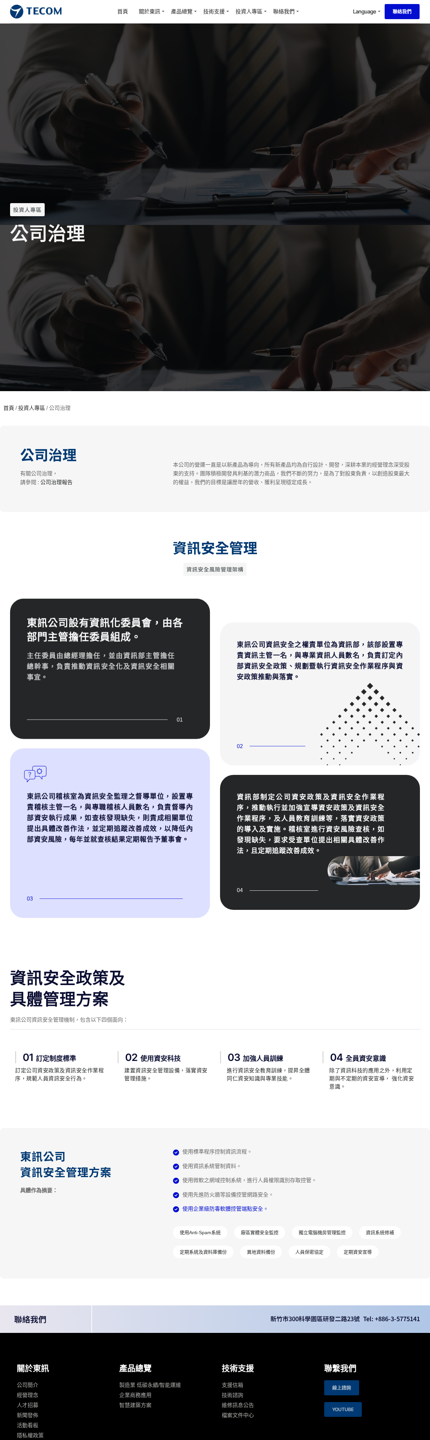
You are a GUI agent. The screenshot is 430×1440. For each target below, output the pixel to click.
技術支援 (214, 11)
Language (364, 11)
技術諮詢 (232, 1395)
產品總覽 (181, 11)
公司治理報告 (56, 482)
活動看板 (27, 1425)
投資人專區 (248, 11)
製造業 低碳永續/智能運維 (150, 1385)
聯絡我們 (284, 11)
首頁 (122, 11)
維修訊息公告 (238, 1405)
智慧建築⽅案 (135, 1405)
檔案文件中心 (238, 1415)
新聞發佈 (27, 1415)
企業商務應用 (135, 1395)
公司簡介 (27, 1385)
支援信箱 (232, 1385)
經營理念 (27, 1395)
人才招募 (27, 1405)
